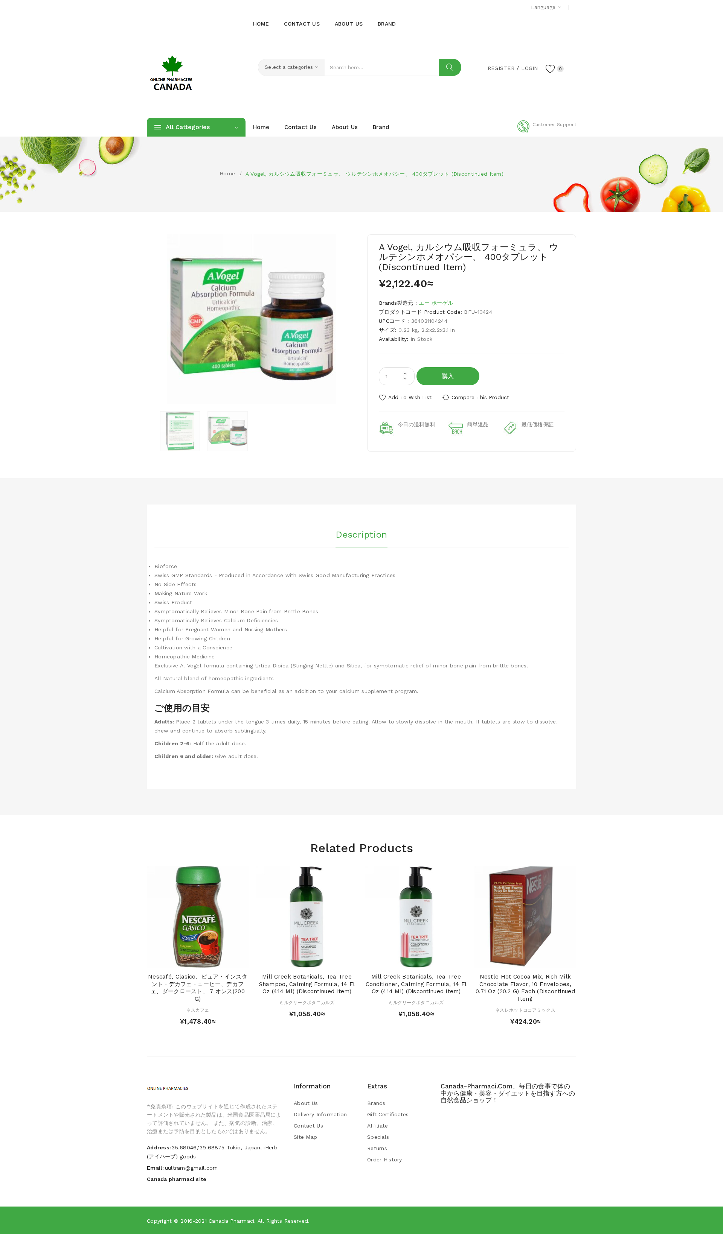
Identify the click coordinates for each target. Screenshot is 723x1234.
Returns (377, 1148)
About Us (306, 1103)
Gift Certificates (388, 1114)
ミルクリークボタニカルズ (306, 1002)
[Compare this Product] (219, 960)
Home (227, 173)
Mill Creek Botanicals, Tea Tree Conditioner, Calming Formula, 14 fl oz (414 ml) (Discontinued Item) (416, 984)
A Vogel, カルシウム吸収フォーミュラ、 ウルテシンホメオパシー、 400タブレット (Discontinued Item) (374, 174)
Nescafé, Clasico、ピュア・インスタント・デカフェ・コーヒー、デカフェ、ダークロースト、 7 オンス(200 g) (197, 987)
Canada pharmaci (231, 1221)
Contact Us (308, 1126)
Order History (384, 1159)
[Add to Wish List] (205, 960)
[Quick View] (190, 960)
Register (501, 68)
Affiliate (377, 1126)
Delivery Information (320, 1114)
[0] (550, 68)
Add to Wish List (410, 397)
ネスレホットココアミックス (525, 1010)
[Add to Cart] (176, 960)
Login (529, 68)
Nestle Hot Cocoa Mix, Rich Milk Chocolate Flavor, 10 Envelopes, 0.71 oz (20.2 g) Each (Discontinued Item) (525, 987)
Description (361, 534)
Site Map (305, 1137)
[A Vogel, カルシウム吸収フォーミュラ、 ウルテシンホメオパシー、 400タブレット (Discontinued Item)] (180, 431)
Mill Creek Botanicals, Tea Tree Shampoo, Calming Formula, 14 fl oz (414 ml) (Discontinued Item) (307, 984)
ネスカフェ (197, 1010)
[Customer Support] (546, 131)
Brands (376, 1103)
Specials (378, 1137)
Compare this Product (480, 397)
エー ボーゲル (436, 303)
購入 (448, 376)
